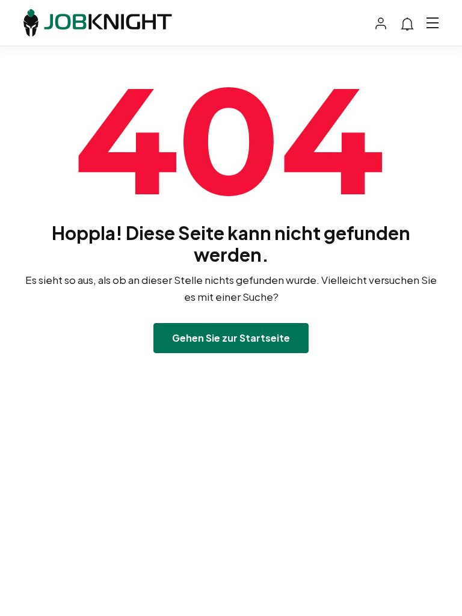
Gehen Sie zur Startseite (231, 337)
